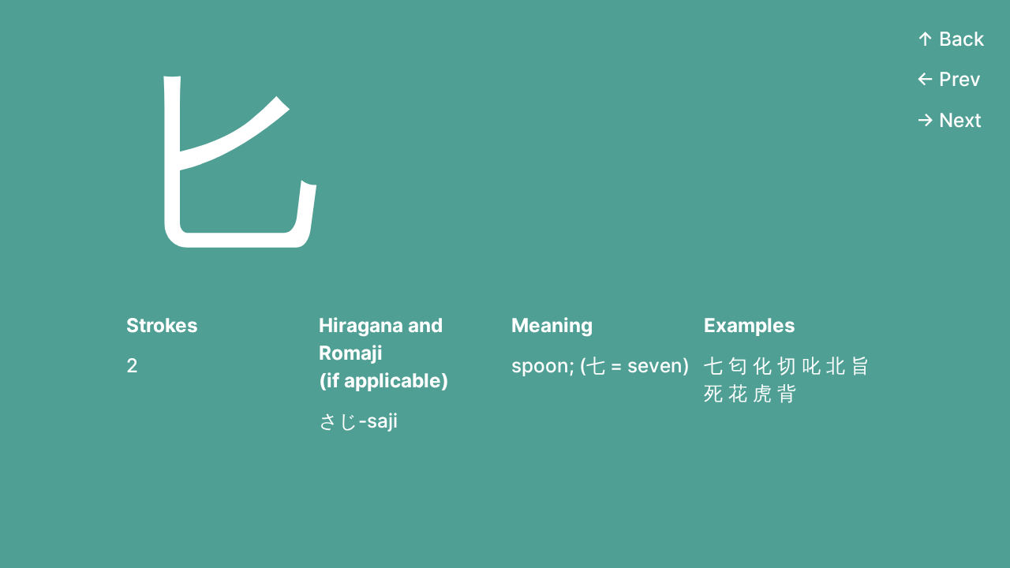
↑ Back (950, 38)
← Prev (948, 79)
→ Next (949, 120)
